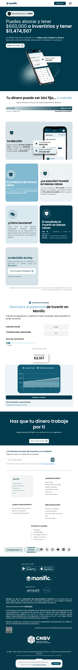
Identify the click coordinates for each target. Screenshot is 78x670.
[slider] (9, 343)
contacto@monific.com (40, 534)
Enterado (56, 663)
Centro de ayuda (38, 539)
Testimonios (48, 492)
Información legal (50, 518)
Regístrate (60, 3)
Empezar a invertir (39, 397)
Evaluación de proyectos (19, 511)
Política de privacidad (48, 464)
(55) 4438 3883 (38, 532)
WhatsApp (37, 530)
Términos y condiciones (52, 508)
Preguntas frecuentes (51, 494)
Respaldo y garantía (51, 487)
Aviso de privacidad (51, 511)
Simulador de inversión (51, 489)
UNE (46, 516)
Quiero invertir (49, 482)
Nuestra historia (17, 483)
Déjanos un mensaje (40, 537)
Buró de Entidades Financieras (53, 513)
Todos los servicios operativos (31, 549)
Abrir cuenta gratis (37, 441)
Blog (14, 493)
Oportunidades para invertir (53, 484)
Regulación (16, 488)
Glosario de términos (19, 490)
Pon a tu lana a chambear (20, 271)
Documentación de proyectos (20, 513)
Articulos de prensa (18, 486)
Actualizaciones (13, 550)
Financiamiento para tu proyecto (21, 508)
